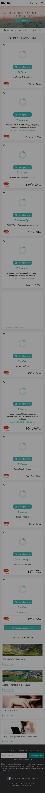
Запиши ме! (22, 41)
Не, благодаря (35, 46)
